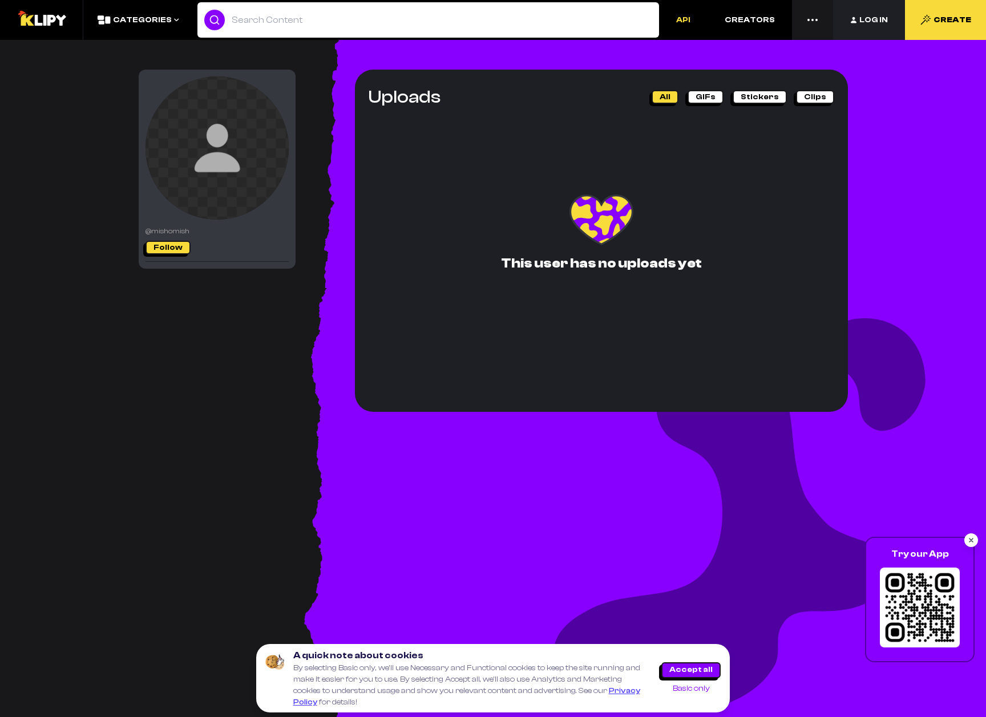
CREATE (952, 20)
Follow (168, 247)
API (683, 20)
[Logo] (42, 20)
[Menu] (812, 20)
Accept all (691, 669)
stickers (760, 97)
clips (815, 97)
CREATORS (750, 20)
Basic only (691, 688)
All (665, 97)
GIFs (706, 97)
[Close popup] (971, 540)
